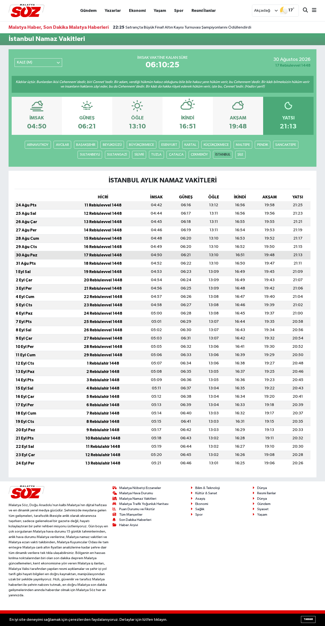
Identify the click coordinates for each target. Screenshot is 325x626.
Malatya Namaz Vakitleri (137, 498)
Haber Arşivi (128, 525)
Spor (178, 11)
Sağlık (199, 509)
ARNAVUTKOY (38, 145)
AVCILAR (62, 145)
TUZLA (156, 154)
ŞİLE (240, 154)
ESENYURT (169, 145)
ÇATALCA (176, 154)
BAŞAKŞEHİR (85, 145)
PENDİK (262, 145)
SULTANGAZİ (117, 154)
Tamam (308, 619)
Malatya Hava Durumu (136, 493)
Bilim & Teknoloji (207, 488)
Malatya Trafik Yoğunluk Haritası (143, 504)
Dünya (262, 488)
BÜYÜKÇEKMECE (141, 145)
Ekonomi (137, 11)
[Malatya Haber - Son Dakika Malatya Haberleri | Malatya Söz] (26, 10)
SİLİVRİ (139, 154)
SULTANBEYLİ (90, 154)
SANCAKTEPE (285, 145)
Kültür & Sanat (206, 493)
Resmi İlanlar (204, 11)
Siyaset (263, 509)
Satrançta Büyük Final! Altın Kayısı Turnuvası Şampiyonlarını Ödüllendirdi (182, 27)
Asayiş (200, 498)
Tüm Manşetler (131, 514)
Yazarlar (113, 11)
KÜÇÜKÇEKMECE (216, 145)
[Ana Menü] (312, 10)
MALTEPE (243, 145)
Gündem (88, 11)
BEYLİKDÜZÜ (112, 145)
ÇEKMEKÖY (199, 154)
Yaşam (160, 11)
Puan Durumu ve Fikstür (137, 509)
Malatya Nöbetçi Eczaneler (140, 488)
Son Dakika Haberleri (135, 520)
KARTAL (190, 145)
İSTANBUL (222, 154)
